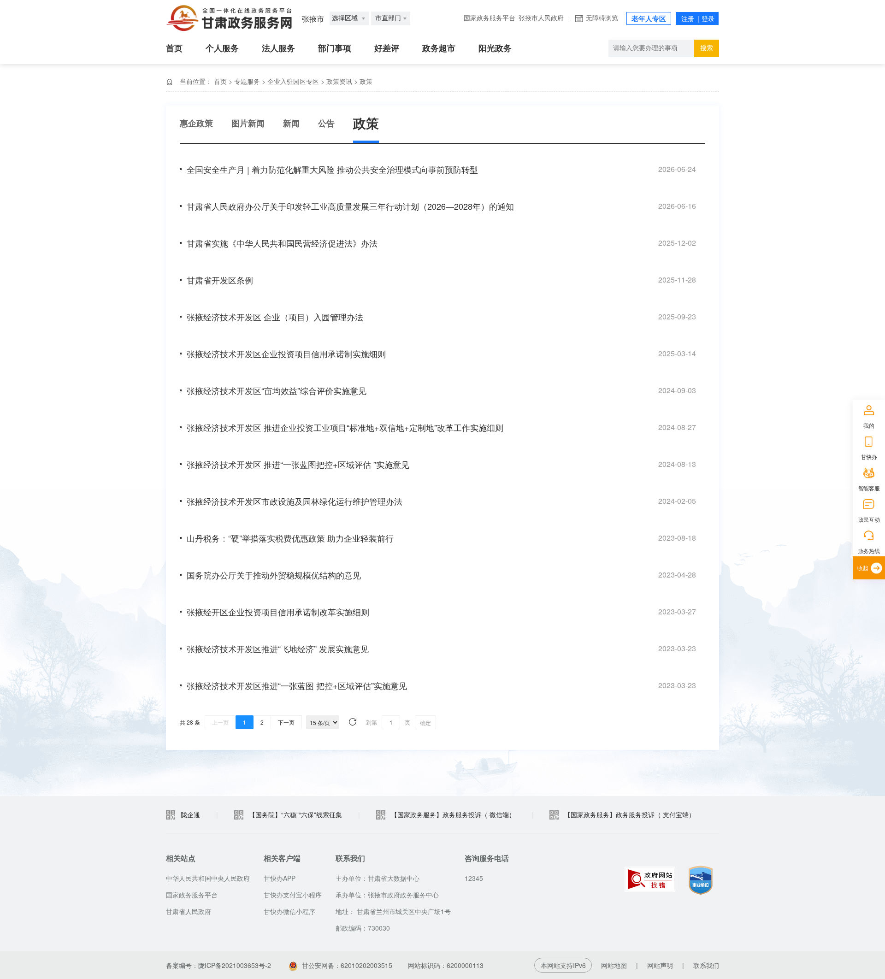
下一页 (286, 722)
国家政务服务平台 (489, 18)
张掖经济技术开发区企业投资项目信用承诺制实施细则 (286, 354)
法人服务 (278, 48)
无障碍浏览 (602, 18)
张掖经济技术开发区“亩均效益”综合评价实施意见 (276, 390)
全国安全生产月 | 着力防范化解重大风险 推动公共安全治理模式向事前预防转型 (332, 169)
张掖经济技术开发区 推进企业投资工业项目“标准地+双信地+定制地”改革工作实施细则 (345, 427)
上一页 (220, 722)
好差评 (386, 48)
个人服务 (222, 48)
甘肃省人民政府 (188, 911)
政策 (366, 81)
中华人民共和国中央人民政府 (208, 878)
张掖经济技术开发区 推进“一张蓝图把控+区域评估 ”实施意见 (298, 464)
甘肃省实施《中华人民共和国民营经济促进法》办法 (282, 243)
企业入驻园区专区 (293, 81)
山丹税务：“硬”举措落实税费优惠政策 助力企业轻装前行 (290, 538)
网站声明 (660, 965)
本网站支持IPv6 (563, 965)
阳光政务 (495, 48)
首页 (174, 48)
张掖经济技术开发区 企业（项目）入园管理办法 (275, 317)
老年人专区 (648, 19)
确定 (425, 722)
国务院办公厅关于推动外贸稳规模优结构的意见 (274, 575)
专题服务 (247, 81)
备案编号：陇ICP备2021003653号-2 (218, 965)
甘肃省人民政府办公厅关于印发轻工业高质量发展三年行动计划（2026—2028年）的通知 (350, 206)
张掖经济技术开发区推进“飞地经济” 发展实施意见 (278, 649)
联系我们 (706, 965)
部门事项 (334, 48)
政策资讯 (339, 81)
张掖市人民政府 (541, 18)
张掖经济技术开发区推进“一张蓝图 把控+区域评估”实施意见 (297, 685)
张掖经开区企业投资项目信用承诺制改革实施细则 (278, 612)
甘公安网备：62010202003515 (347, 965)
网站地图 (614, 965)
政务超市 (438, 48)
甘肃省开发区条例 (220, 280)
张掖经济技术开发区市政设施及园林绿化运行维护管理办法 (294, 501)
